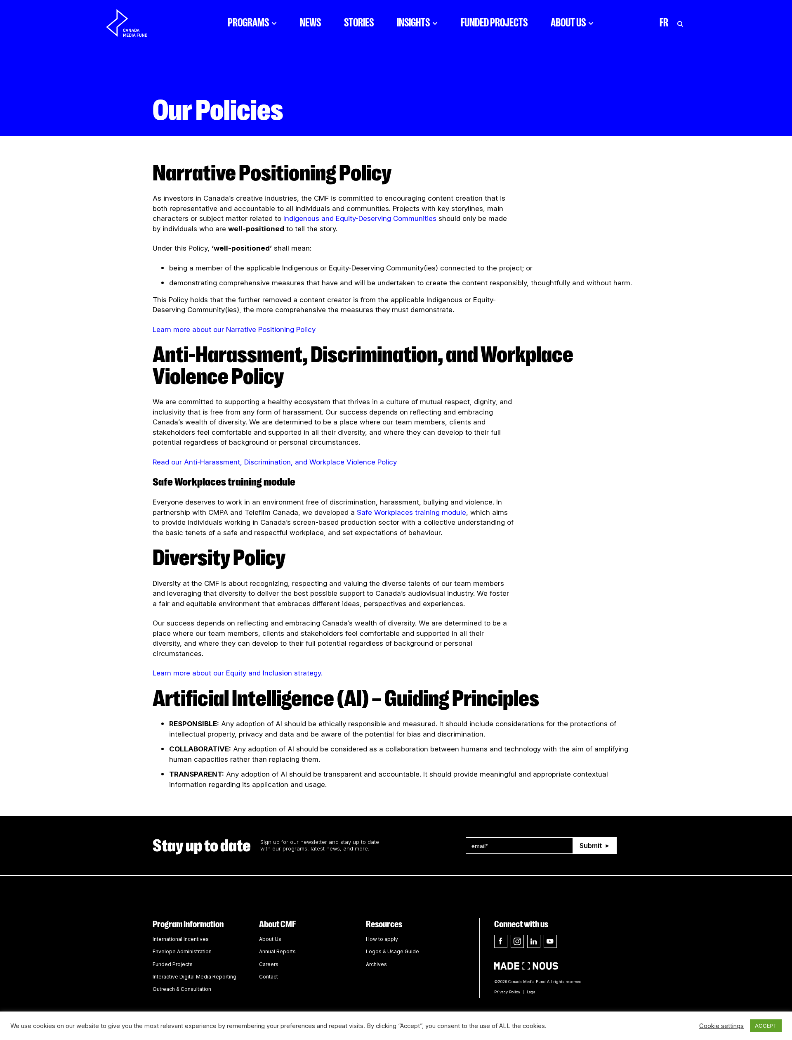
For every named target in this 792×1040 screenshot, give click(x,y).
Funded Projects (494, 22)
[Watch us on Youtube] (550, 941)
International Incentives (181, 939)
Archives (376, 964)
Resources (384, 924)
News (310, 22)
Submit (591, 845)
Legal (532, 992)
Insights (413, 22)
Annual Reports (277, 951)
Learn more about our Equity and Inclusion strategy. (238, 673)
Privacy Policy (507, 992)
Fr (664, 22)
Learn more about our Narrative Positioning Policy (234, 329)
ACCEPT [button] (766, 1025)
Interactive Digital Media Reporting (194, 977)
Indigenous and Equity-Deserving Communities (359, 218)
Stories (359, 22)
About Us (568, 22)
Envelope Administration (182, 951)
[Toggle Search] (680, 23)
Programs (248, 22)
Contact (268, 977)
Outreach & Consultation (182, 989)
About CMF (277, 924)
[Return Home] (133, 22)
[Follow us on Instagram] (517, 941)
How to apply (382, 939)
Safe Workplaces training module (411, 512)
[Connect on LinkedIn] (533, 941)
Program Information (188, 924)
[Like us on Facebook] (500, 941)
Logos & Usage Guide (392, 951)
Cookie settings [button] (721, 1026)
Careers (268, 964)
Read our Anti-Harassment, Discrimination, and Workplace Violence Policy (275, 462)
